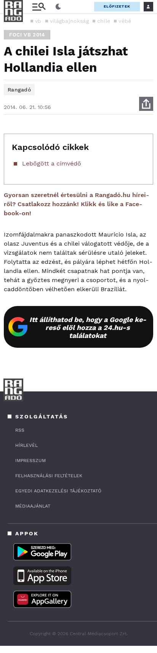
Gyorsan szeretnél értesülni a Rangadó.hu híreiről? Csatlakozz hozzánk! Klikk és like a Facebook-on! (76, 204)
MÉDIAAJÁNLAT (32, 506)
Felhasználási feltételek (48, 475)
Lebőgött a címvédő (51, 163)
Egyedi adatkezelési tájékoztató (58, 491)
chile (104, 21)
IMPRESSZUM (30, 460)
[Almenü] (39, 6)
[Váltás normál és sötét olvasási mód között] (58, 6)
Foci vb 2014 (27, 35)
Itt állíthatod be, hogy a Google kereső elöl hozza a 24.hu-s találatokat (87, 327)
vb (38, 21)
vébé (125, 21)
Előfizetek (117, 6)
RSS (19, 430)
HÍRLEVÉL (26, 445)
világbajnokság (69, 21)
